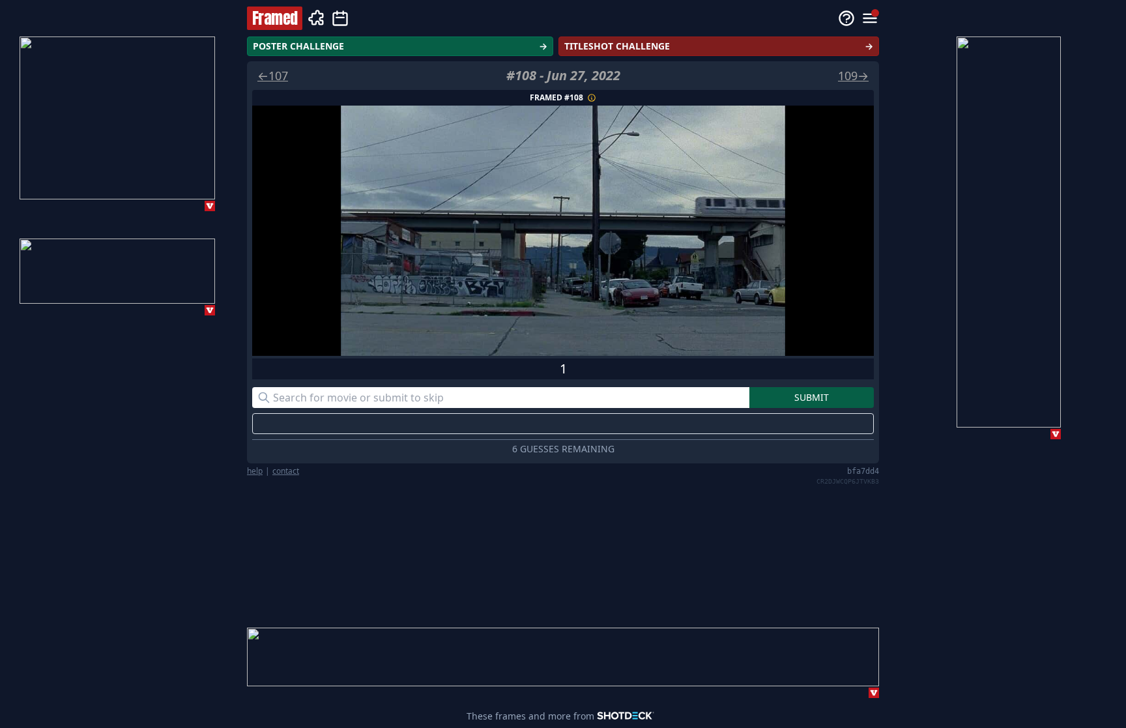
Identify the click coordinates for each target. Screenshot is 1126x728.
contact (285, 471)
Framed (274, 18)
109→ (853, 75)
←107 (272, 75)
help (255, 471)
